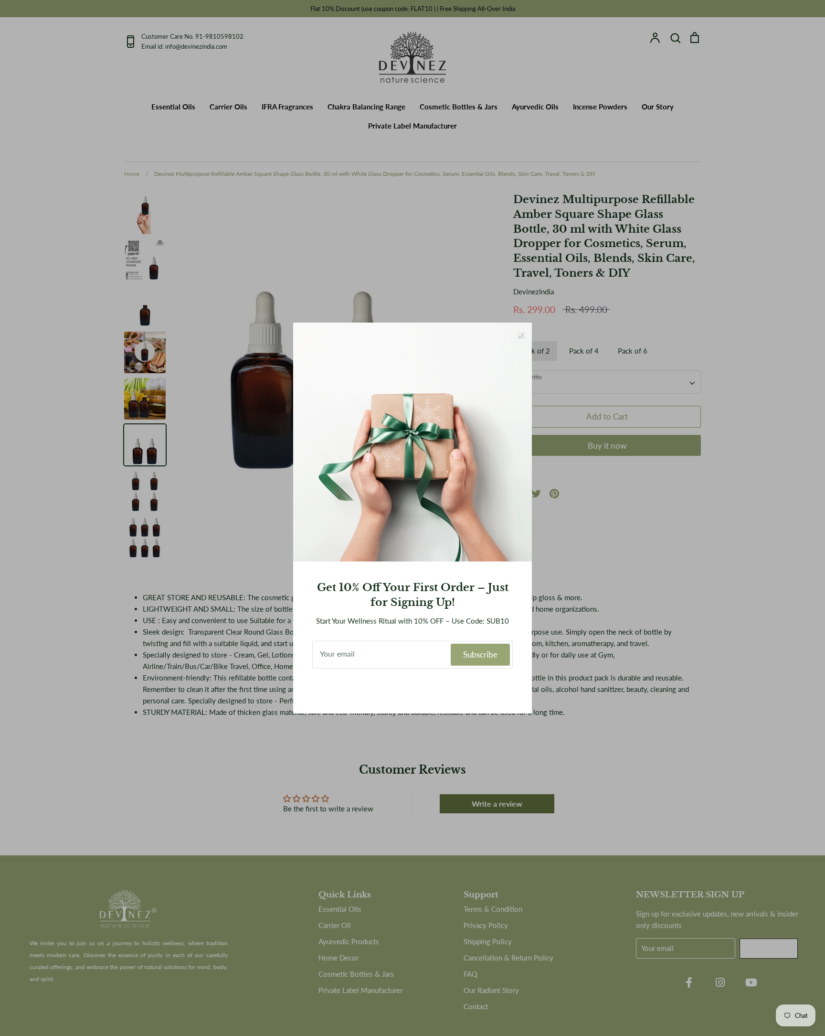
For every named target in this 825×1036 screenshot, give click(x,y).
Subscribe (480, 654)
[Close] (519, 334)
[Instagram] (412, 688)
